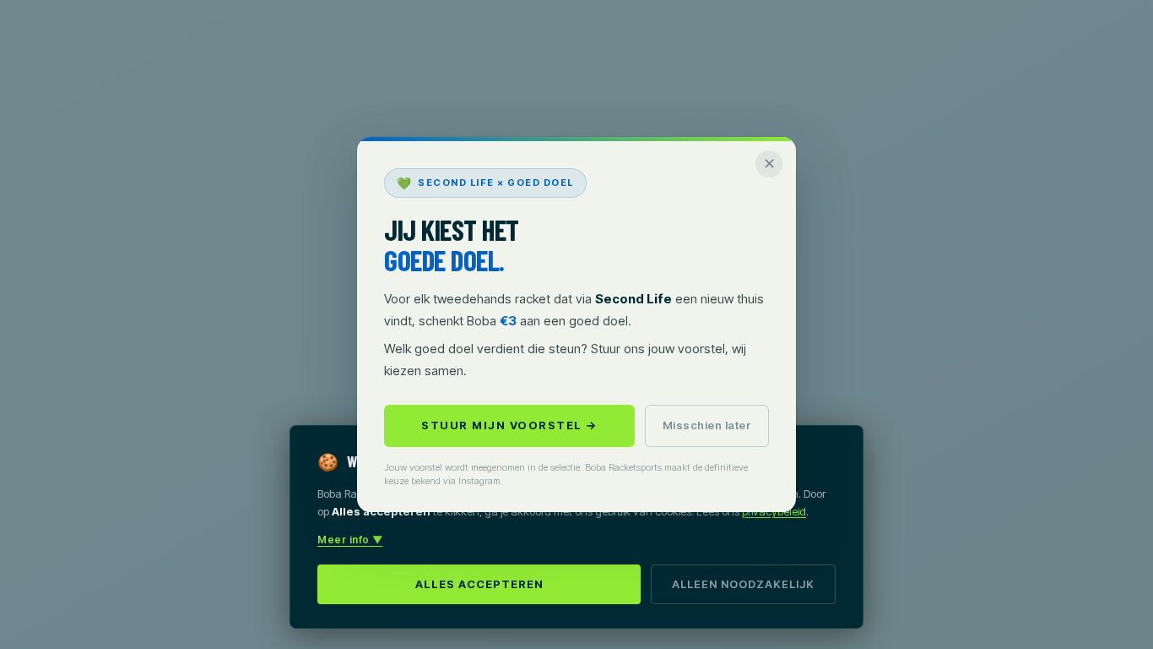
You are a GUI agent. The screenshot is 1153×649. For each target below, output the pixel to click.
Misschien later (707, 425)
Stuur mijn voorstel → (509, 425)
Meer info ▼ (350, 539)
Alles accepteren (479, 584)
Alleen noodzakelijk (743, 584)
